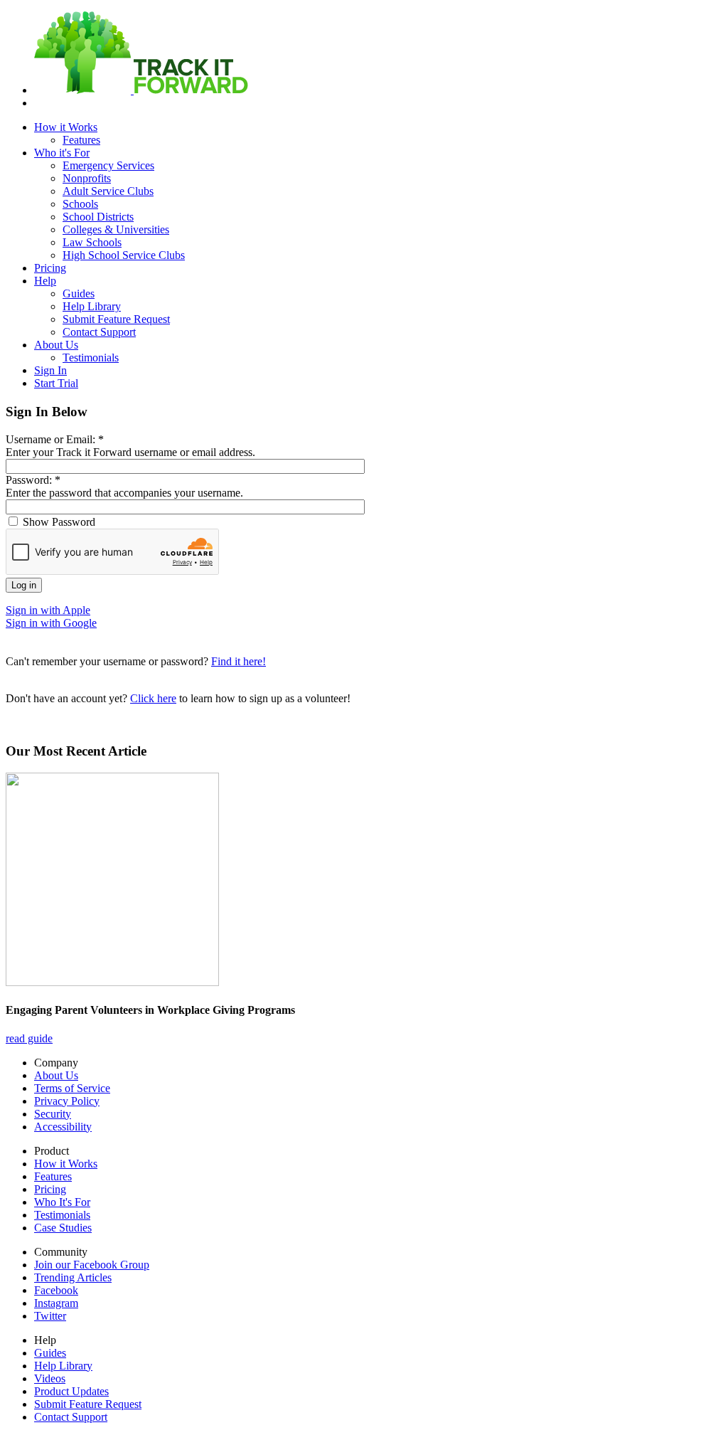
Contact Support (99, 332)
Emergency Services (108, 165)
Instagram (56, 1303)
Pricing (50, 268)
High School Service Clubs (124, 255)
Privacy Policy (67, 1101)
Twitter (50, 1316)
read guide (29, 1038)
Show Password (57, 522)
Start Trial (56, 383)
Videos (49, 1378)
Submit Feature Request (116, 319)
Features (81, 140)
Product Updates (71, 1391)
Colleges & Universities (116, 229)
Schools (80, 204)
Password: (33, 480)
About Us (56, 345)
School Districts (98, 217)
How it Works (65, 127)
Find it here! (238, 661)
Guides (79, 293)
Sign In (50, 370)
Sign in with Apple (48, 610)
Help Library (92, 306)
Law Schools (92, 242)
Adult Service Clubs (108, 191)
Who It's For (62, 1202)
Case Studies (63, 1228)
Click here (153, 698)
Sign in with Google (51, 623)
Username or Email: (55, 439)
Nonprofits (87, 178)
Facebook (56, 1290)
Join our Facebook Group (91, 1265)
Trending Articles (73, 1277)
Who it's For (62, 153)
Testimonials (91, 357)
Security (52, 1114)
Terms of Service (72, 1088)
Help (45, 281)
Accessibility (63, 1127)
